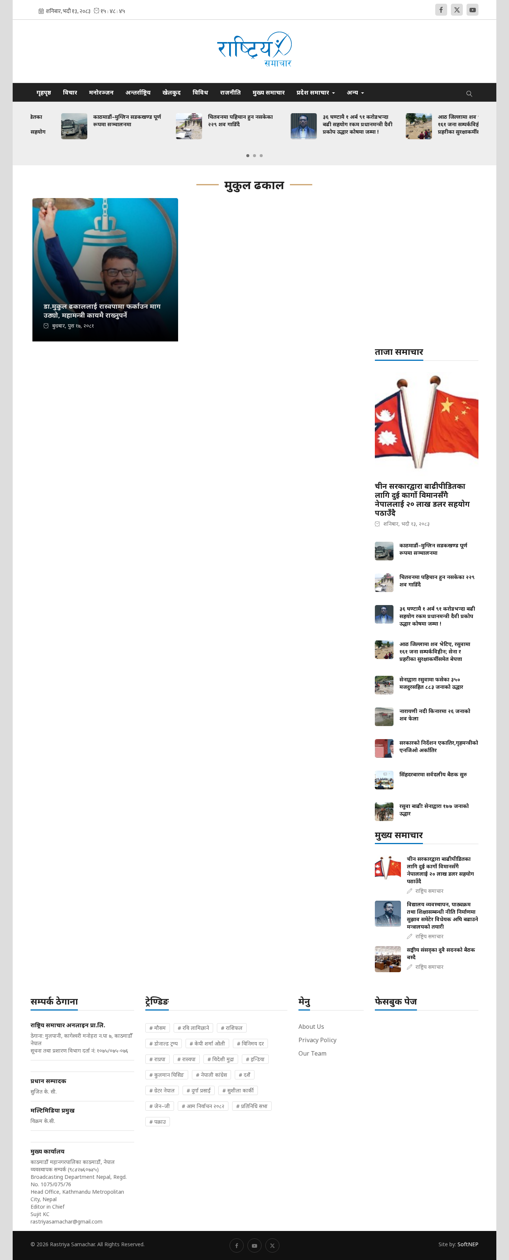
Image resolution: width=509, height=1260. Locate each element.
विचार (70, 92)
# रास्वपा (186, 1059)
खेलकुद (171, 92)
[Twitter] (457, 10)
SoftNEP (468, 1244)
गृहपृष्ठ (44, 92)
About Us (311, 1026)
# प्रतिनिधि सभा (252, 1106)
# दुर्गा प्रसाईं (199, 1090)
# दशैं (244, 1074)
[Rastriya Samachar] (255, 51)
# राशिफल (232, 1027)
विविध (200, 92)
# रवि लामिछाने (193, 1027)
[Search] (469, 92)
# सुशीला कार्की (238, 1090)
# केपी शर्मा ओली (207, 1043)
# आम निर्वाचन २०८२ (203, 1106)
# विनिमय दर (250, 1043)
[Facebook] (441, 10)
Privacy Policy (317, 1040)
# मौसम (157, 1027)
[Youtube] (472, 10)
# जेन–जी (159, 1106)
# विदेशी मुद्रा (221, 1059)
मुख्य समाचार (269, 92)
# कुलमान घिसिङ (166, 1074)
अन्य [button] (353, 92)
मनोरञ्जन (101, 92)
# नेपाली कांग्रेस (211, 1074)
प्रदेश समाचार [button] (314, 92)
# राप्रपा (157, 1059)
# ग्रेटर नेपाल (162, 1090)
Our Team (312, 1053)
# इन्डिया (255, 1059)
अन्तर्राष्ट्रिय (138, 92)
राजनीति (230, 92)
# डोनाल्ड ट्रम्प (163, 1043)
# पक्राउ (157, 1121)
